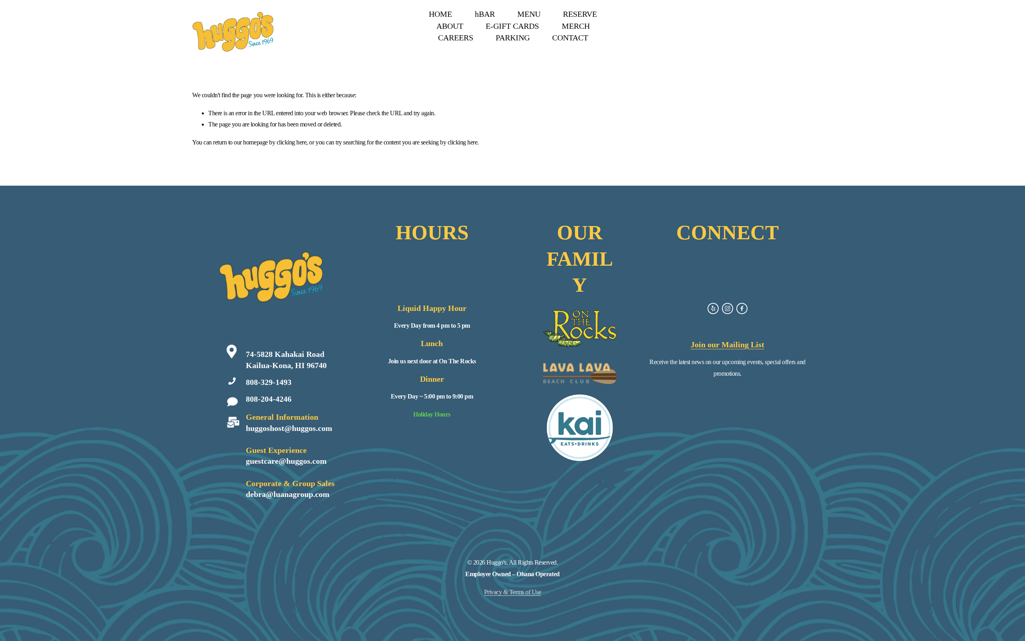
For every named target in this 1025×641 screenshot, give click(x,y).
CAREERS (455, 37)
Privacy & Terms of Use (512, 592)
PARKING (513, 37)
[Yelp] (713, 308)
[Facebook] (742, 308)
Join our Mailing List (727, 344)
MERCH (576, 26)
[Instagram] (727, 308)
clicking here (292, 142)
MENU (529, 14)
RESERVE (580, 14)
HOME (440, 14)
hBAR (485, 14)
